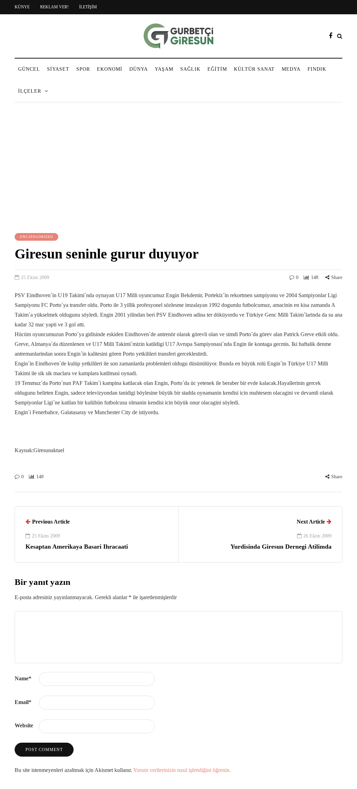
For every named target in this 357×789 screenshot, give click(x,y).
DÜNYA (138, 69)
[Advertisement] (178, 168)
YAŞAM (164, 69)
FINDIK (316, 69)
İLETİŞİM (88, 7)
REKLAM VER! (54, 7)
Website (24, 725)
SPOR (83, 69)
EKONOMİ (109, 69)
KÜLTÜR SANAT (254, 69)
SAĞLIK (190, 69)
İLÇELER (29, 91)
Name (23, 678)
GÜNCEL (29, 69)
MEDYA (291, 69)
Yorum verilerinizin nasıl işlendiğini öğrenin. (182, 770)
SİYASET (58, 69)
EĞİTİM (217, 69)
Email (23, 702)
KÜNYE (22, 7)
